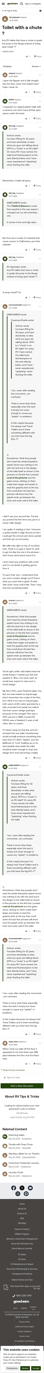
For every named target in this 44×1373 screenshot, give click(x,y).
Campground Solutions (22, 1274)
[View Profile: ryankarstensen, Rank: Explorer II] (4, 1155)
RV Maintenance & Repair (22, 1264)
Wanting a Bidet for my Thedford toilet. (25, 1153)
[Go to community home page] (13, 4)
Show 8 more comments (14, 1070)
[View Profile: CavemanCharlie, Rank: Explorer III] (5, 306)
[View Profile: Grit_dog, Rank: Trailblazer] (5, 127)
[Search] (21, 3)
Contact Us (22, 1213)
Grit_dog (12, 126)
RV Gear (22, 1259)
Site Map (22, 1223)
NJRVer (11, 100)
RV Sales (22, 1254)
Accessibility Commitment (24, 1341)
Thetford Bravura (20, 206)
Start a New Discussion (22, 1086)
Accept (36, 1368)
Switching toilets (16, 1135)
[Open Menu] (40, 10)
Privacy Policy (24, 1322)
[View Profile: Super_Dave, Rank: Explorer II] (5, 1043)
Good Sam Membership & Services (22, 1269)
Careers (24, 1308)
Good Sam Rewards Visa (22, 1244)
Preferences (12, 1368)
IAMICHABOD (14, 765)
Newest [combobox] (36, 66)
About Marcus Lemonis (22, 1248)
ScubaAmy (27, 1138)
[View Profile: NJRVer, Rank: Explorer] (5, 101)
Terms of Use (24, 1336)
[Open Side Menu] (3, 4)
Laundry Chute (16, 1172)
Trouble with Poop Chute (21, 1144)
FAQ (22, 1218)
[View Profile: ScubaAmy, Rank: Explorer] (4, 1136)
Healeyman (26, 1166)
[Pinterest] (26, 1193)
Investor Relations (24, 1331)
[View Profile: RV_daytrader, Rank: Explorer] (5, 19)
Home (22, 1204)
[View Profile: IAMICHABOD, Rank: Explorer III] (5, 766)
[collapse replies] (22, 71)
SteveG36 (26, 1148)
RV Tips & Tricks (10, 11)
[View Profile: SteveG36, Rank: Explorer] (4, 1146)
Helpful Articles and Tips (22, 1280)
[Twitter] (22, 1187)
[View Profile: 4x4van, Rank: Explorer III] (5, 602)
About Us (22, 1209)
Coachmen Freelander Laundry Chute (24, 1163)
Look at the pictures (17, 478)
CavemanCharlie (15, 305)
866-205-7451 (23, 1295)
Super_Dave (13, 1042)
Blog (15, 1308)
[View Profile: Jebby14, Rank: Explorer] (5, 75)
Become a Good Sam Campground (22, 1239)
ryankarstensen (29, 1157)
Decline (25, 1368)
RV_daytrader (14, 17)
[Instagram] (18, 1193)
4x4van (12, 600)
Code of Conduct (22, 1229)
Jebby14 (12, 73)
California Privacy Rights (24, 1327)
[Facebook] (14, 1187)
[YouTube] (30, 1187)
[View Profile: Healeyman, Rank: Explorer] (4, 1164)
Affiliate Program (22, 1234)
